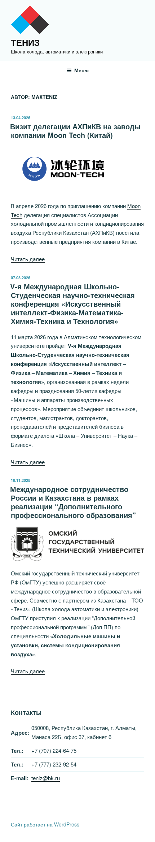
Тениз (25, 42)
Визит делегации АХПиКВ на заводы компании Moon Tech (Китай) (75, 130)
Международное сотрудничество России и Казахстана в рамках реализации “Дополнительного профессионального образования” (73, 502)
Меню (81, 70)
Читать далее (28, 259)
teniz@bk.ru (45, 778)
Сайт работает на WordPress (45, 824)
